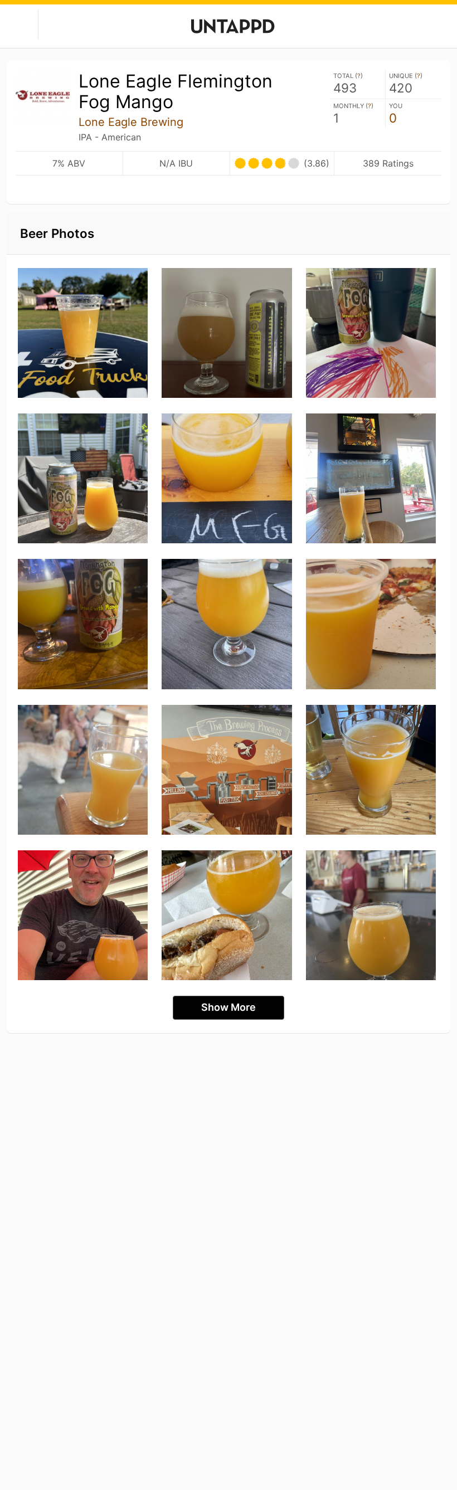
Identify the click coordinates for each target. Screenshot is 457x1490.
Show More (228, 1007)
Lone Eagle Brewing (131, 122)
